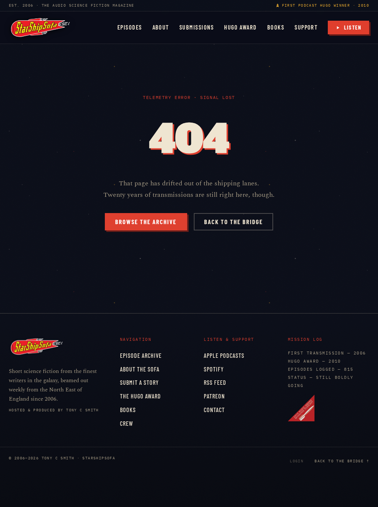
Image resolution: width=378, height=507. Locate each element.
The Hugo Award (140, 396)
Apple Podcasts (224, 355)
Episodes (129, 27)
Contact (214, 409)
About (160, 27)
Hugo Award (240, 27)
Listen (353, 27)
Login (296, 461)
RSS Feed (215, 382)
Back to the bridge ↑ (342, 461)
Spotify (214, 369)
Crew (126, 423)
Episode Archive (141, 355)
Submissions (196, 27)
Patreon (214, 396)
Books (275, 27)
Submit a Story (139, 382)
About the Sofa (139, 369)
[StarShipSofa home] (40, 27)
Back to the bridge (233, 221)
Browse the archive (145, 221)
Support (306, 27)
